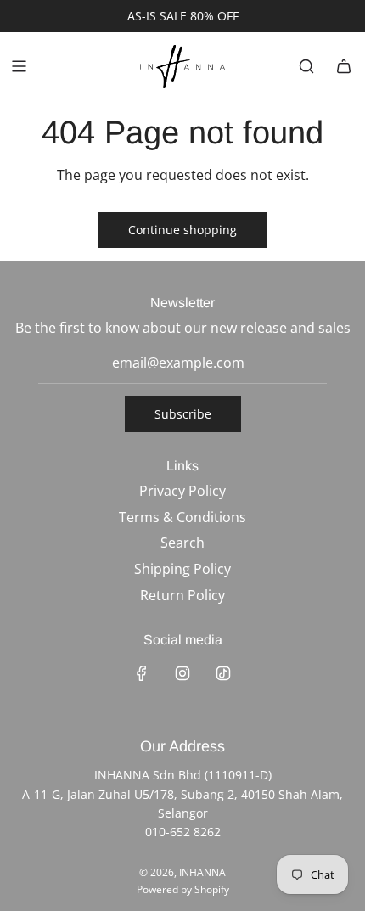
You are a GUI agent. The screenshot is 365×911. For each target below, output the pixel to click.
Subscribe (182, 414)
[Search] (306, 66)
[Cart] (343, 66)
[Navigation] (18, 66)
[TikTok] (223, 673)
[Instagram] (182, 673)
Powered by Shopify (183, 889)
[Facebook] (141, 673)
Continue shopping (182, 230)
